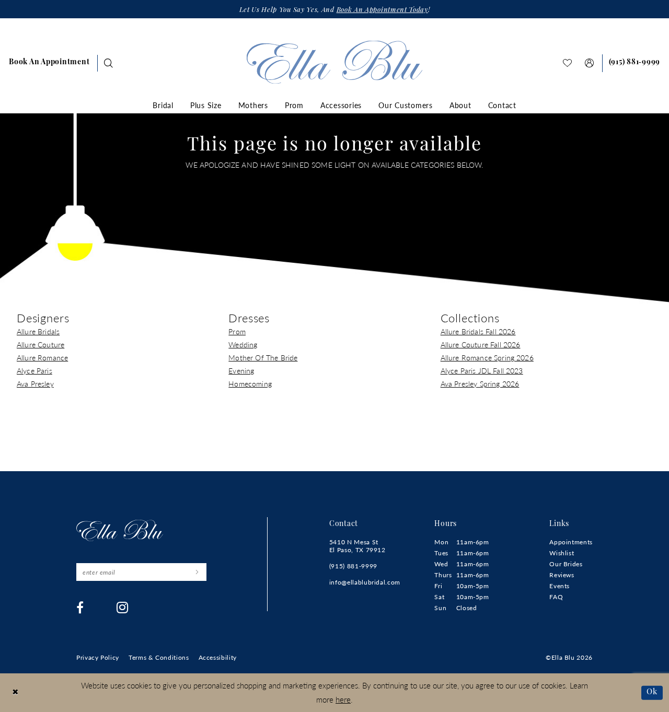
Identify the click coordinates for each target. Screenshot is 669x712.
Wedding (242, 344)
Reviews (561, 574)
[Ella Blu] (335, 62)
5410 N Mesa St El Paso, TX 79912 (357, 546)
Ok (652, 692)
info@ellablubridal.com (364, 582)
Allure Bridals (38, 331)
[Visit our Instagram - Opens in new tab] (123, 607)
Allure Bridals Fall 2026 (478, 331)
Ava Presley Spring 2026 (480, 383)
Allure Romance (42, 357)
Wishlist (561, 552)
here (343, 699)
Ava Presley (35, 383)
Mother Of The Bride (262, 357)
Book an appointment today (382, 10)
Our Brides (565, 563)
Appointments (571, 542)
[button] (590, 63)
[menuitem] (49, 63)
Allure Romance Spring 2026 (487, 357)
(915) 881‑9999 (353, 566)
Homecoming (250, 383)
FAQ (556, 596)
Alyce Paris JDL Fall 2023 (482, 370)
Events (559, 585)
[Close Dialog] (15, 693)
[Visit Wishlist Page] (568, 63)
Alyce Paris (34, 370)
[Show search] (109, 63)
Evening (241, 370)
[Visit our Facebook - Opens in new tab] (80, 607)
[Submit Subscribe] (196, 572)
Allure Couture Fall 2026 (481, 344)
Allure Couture (40, 344)
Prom (237, 331)
